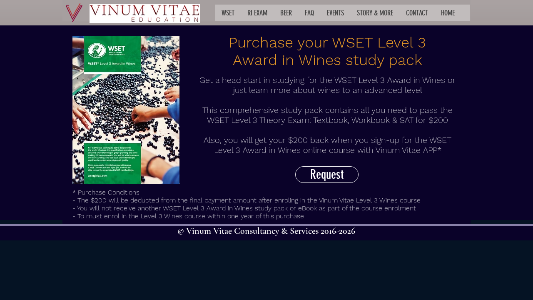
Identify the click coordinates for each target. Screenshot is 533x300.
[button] (228, 13)
